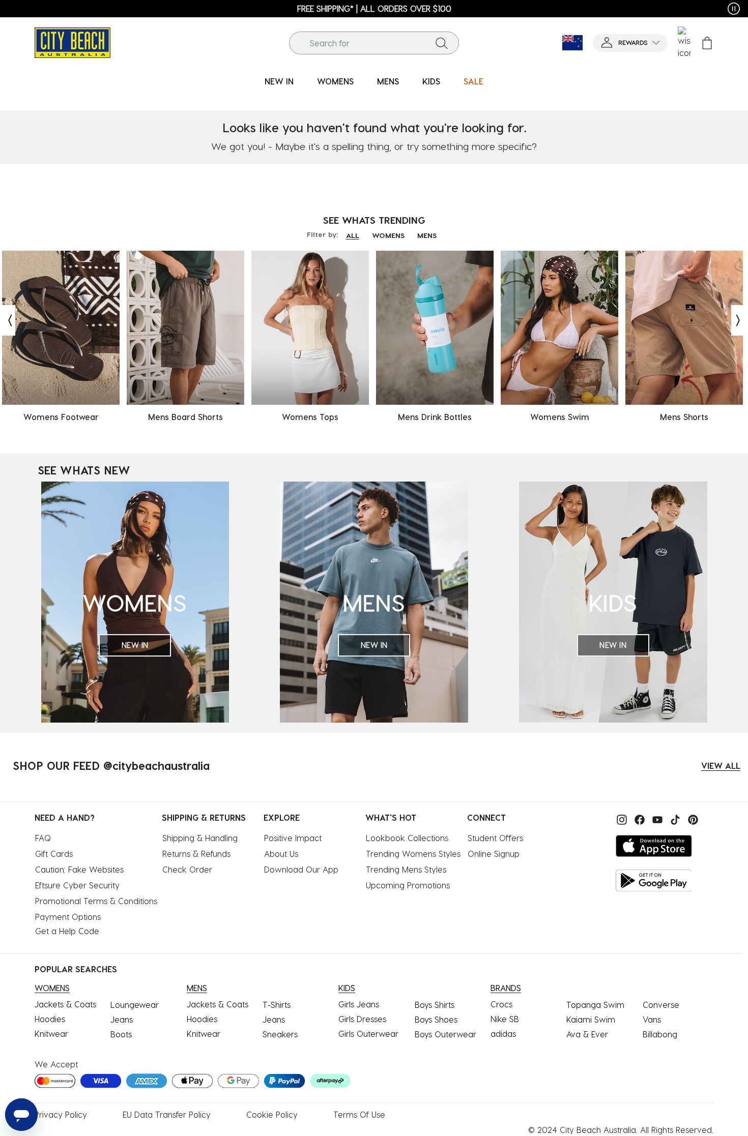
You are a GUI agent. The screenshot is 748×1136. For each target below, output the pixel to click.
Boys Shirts (434, 1004)
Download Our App (301, 869)
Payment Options (68, 916)
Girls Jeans (358, 1004)
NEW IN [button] (279, 81)
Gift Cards (54, 853)
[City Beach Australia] (72, 41)
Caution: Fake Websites (79, 869)
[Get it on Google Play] (654, 880)
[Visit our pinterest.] (690, 818)
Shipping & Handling (200, 838)
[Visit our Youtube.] (656, 818)
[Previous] (7, 320)
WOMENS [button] (335, 81)
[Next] (738, 320)
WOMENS (388, 235)
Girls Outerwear (368, 1033)
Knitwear (51, 1033)
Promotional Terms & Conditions (96, 901)
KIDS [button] (431, 81)
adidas (503, 1033)
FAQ (43, 838)
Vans (652, 1019)
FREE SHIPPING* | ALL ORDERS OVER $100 (374, 8)
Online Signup (494, 853)
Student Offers (495, 838)
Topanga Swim (595, 1004)
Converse (661, 1004)
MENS (427, 235)
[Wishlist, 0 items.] (684, 42)
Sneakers (280, 1034)
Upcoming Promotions (408, 885)
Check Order (187, 869)
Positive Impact (293, 838)
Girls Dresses (362, 1019)
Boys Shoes (436, 1019)
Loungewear (134, 1004)
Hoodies (50, 1019)
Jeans (121, 1019)
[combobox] (374, 43)
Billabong (660, 1034)
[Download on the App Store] (654, 846)
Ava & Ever (587, 1034)
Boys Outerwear (445, 1034)
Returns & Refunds (196, 853)
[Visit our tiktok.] (674, 818)
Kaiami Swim (590, 1019)
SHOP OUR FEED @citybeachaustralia (111, 765)
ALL (352, 235)
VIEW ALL (720, 765)
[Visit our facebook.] (638, 818)
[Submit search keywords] (442, 42)
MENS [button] (388, 81)
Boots (121, 1034)
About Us (281, 853)
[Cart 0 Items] (707, 43)
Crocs (501, 1004)
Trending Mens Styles (406, 869)
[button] (630, 43)
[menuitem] (279, 81)
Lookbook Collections (407, 838)
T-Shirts (277, 1004)
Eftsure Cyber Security (77, 885)
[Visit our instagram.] (620, 818)
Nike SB (505, 1019)
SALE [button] (473, 81)
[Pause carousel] (734, 8)
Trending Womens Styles (413, 853)
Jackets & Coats (65, 1004)
